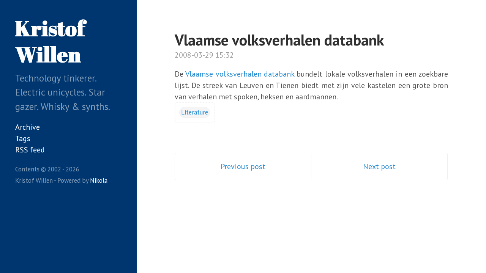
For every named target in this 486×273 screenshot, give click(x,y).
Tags (22, 138)
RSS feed (30, 150)
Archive (27, 127)
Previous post (243, 166)
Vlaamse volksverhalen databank (279, 40)
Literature (194, 112)
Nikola (98, 180)
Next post (379, 166)
